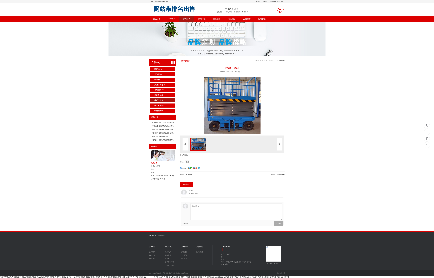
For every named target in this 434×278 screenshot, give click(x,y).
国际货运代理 (173, 277)
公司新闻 (184, 252)
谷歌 (282, 1)
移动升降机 (158, 100)
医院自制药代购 (119, 277)
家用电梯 (158, 69)
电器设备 (65, 277)
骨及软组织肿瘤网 (43, 277)
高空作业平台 (159, 85)
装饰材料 (182, 277)
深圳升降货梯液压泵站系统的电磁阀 (164, 129)
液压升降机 (158, 95)
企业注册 (194, 277)
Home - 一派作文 (153, 277)
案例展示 (217, 19)
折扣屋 (52, 277)
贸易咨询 (229, 277)
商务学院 (58, 277)
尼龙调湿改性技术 (14, 277)
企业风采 (152, 259)
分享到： (184, 168)
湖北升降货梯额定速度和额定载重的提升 (166, 133)
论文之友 (89, 277)
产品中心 (186, 19)
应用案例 (199, 252)
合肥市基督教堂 (79, 277)
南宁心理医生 (216, 277)
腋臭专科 (111, 277)
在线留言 (257, 1)
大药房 (223, 277)
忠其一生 (280, 277)
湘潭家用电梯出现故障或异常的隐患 (164, 140)
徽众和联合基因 (245, 277)
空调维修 (273, 277)
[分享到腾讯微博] (199, 168)
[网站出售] (176, 12)
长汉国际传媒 (256, 277)
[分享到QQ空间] (189, 168)
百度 (278, 1)
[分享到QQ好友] (194, 168)
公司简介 (152, 252)
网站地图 (273, 1)
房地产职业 (32, 277)
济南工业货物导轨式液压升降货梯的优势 (166, 126)
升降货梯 (158, 74)
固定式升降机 (159, 105)
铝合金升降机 (159, 111)
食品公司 (24, 277)
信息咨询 (201, 277)
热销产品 (152, 255)
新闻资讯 (201, 19)
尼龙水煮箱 (4, 277)
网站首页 (156, 19)
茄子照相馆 (96, 277)
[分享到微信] (191, 168)
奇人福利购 (265, 277)
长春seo (71, 277)
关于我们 (171, 19)
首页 (265, 60)
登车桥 (157, 79)
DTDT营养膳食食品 (139, 277)
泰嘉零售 (286, 277)
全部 (187, 162)
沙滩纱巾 (129, 277)
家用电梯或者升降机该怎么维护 (163, 122)
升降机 (185, 155)
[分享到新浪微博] (196, 168)
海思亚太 (236, 277)
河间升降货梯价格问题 (160, 136)
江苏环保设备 (164, 277)
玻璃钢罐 (207, 277)
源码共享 (104, 277)
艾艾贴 (188, 277)
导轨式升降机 (159, 90)
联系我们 (265, 1)
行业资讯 (184, 255)
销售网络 (232, 19)
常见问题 (184, 259)
